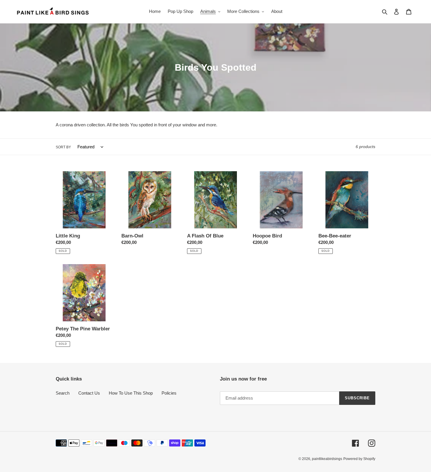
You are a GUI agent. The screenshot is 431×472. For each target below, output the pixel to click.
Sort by (63, 147)
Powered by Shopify (359, 459)
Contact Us (89, 392)
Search (62, 392)
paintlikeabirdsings (327, 459)
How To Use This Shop (131, 392)
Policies (169, 392)
